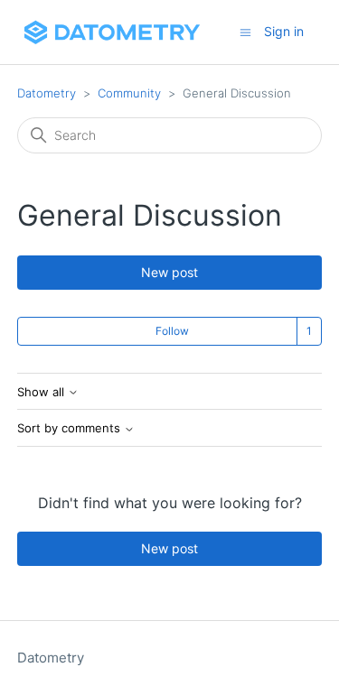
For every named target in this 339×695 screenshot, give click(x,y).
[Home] (112, 32)
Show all (42, 392)
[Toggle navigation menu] (245, 31)
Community (129, 93)
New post (169, 272)
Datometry (46, 93)
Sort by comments (70, 428)
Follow (172, 331)
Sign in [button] (284, 31)
